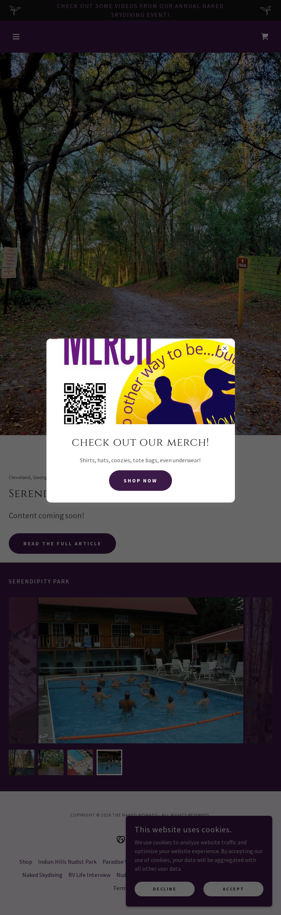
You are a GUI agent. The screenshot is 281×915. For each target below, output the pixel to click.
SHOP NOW (141, 480)
